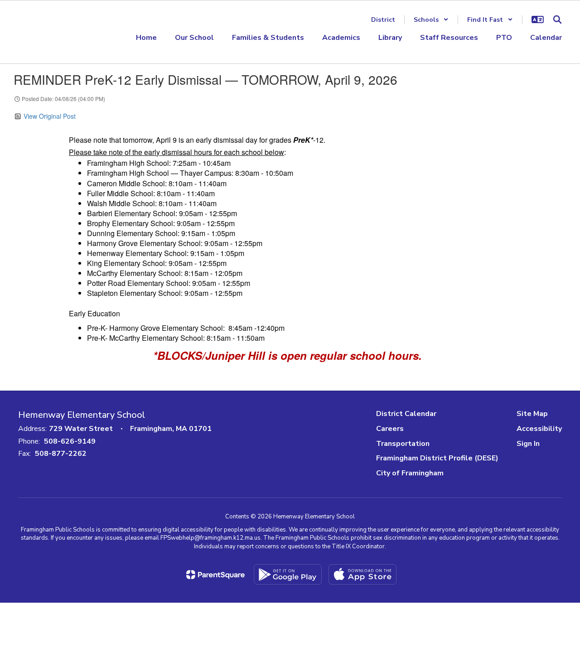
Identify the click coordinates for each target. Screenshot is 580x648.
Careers (390, 429)
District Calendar (406, 414)
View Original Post (50, 116)
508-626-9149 (70, 441)
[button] (431, 19)
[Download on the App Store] (362, 574)
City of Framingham (410, 473)
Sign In (528, 444)
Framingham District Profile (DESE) (437, 458)
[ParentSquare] (215, 574)
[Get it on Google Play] (288, 574)
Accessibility (539, 429)
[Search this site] (557, 19)
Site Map (532, 414)
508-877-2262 (61, 454)
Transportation (403, 444)
